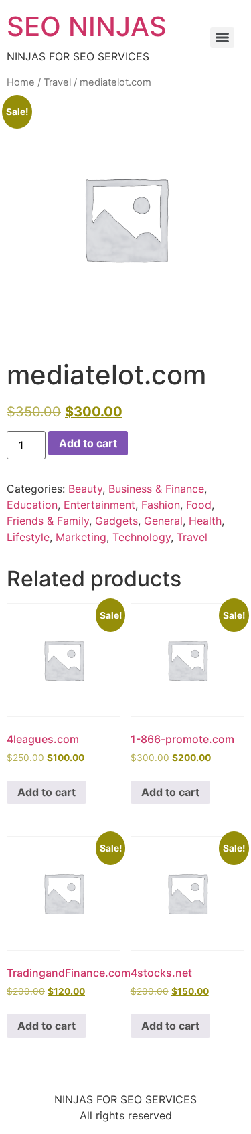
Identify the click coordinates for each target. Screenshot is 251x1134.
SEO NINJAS (87, 26)
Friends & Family (48, 521)
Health (205, 521)
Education (32, 504)
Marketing (81, 537)
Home (21, 82)
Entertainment (99, 504)
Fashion (160, 504)
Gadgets (116, 521)
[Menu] (222, 37)
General (163, 521)
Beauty (85, 488)
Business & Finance (156, 488)
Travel (57, 82)
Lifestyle (28, 537)
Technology (141, 537)
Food (199, 504)
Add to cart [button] (46, 792)
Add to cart (88, 443)
